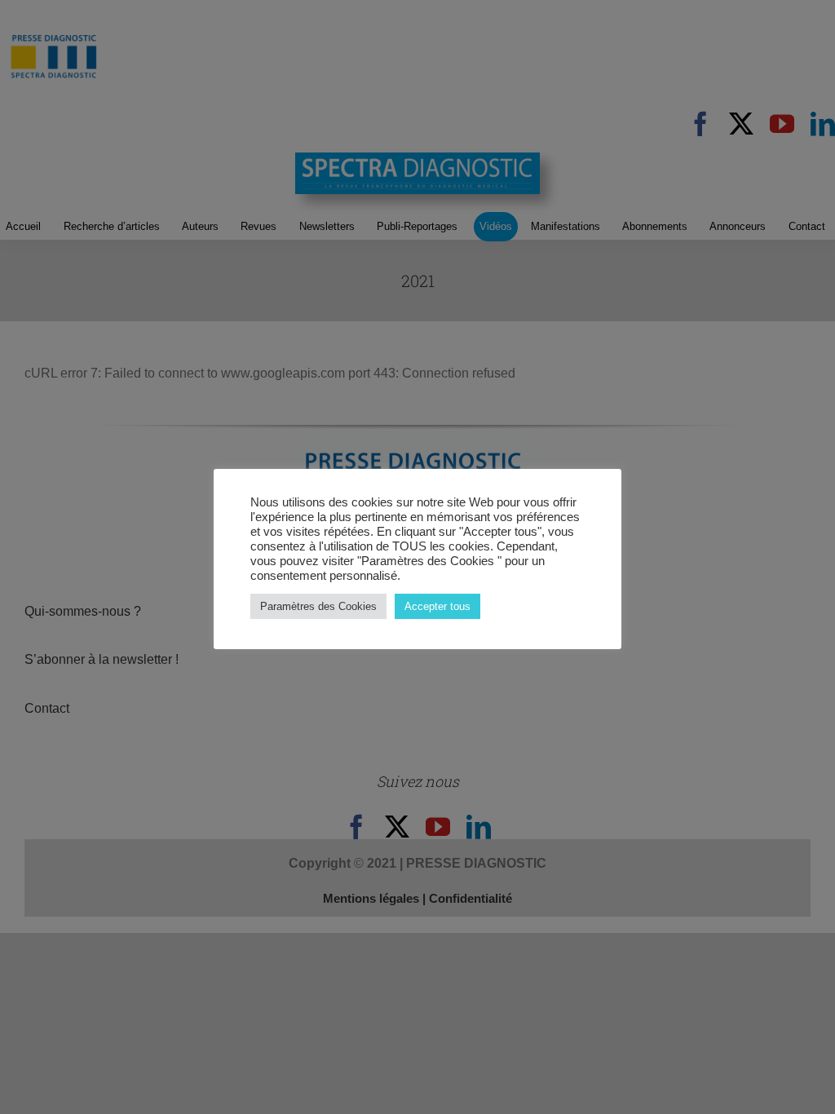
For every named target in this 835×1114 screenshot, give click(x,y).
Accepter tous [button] (437, 606)
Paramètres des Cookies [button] (318, 606)
